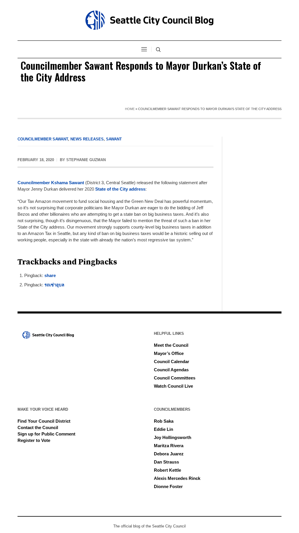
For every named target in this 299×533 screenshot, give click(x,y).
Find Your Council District (44, 421)
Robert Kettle (167, 470)
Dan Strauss (166, 461)
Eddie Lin (163, 429)
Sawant (114, 139)
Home (130, 109)
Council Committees (174, 377)
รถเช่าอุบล (54, 284)
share (50, 275)
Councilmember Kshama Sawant (51, 182)
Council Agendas (171, 369)
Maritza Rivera (168, 445)
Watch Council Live (173, 386)
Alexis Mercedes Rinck (177, 478)
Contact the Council (38, 427)
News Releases (87, 139)
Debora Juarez (169, 453)
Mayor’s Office (169, 353)
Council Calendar (171, 361)
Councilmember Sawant (43, 139)
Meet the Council (171, 345)
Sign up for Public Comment (46, 433)
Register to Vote (34, 440)
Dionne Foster (168, 486)
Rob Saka (163, 421)
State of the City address (120, 189)
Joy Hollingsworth (172, 437)
